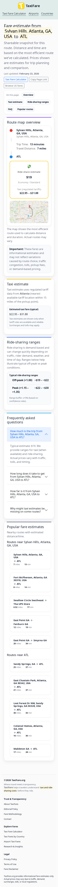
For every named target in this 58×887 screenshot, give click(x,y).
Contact (7, 819)
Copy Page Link (39, 79)
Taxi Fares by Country (14, 836)
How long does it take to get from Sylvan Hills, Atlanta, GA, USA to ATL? (27, 476)
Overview (28, 94)
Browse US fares (14, 85)
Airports (34, 13)
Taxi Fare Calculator (14, 13)
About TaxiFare (11, 804)
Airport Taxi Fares (12, 841)
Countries (47, 13)
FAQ (10, 109)
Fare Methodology (13, 814)
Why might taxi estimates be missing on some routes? (27, 510)
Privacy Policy (10, 859)
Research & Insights (13, 846)
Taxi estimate (15, 102)
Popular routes (25, 109)
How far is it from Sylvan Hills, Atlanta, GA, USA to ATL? (25, 494)
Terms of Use (10, 864)
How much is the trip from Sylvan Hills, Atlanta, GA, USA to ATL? (26, 434)
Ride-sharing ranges (38, 102)
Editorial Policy (11, 809)
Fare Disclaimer (11, 869)
